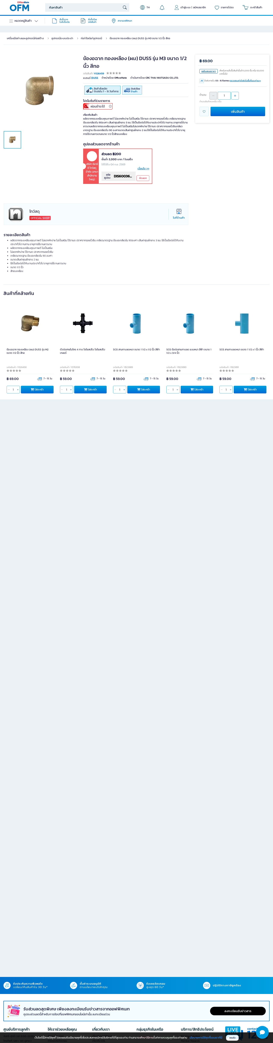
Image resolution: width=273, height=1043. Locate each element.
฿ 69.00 (206, 61)
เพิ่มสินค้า (238, 111)
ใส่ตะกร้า (39, 389)
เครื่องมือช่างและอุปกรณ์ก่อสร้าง (25, 38)
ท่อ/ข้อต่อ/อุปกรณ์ (91, 38)
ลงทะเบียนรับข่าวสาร (237, 1010)
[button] (262, 1032)
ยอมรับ (232, 1037)
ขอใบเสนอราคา (208, 71)
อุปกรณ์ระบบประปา (62, 38)
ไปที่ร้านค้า (179, 218)
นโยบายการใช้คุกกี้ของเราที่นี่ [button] (205, 1038)
